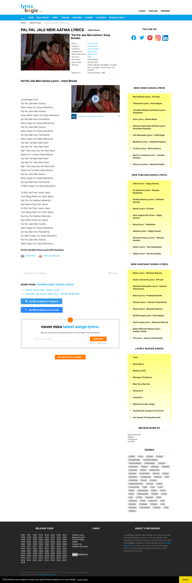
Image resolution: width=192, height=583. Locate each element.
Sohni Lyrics (146, 183)
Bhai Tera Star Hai (141, 384)
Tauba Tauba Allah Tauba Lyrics (42, 290)
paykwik (37, 520)
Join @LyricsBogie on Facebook (43, 310)
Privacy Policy (78, 539)
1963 (29, 544)
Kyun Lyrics (144, 224)
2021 (41, 560)
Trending (165, 11)
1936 (58, 535)
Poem (164, 494)
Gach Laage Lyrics (150, 322)
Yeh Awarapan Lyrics (149, 135)
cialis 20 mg (5, 520)
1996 (35, 553)
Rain (159, 497)
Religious (133, 501)
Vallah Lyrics (147, 253)
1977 (64, 546)
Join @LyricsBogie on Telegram (43, 301)
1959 (52, 542)
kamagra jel (46, 520)
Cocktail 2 (137, 397)
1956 (35, 542)
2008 (58, 555)
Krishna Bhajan (135, 463)
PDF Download (51, 255)
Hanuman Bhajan (151, 460)
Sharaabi (144, 504)
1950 (47, 539)
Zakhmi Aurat (93, 43)
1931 (29, 535)
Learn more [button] (82, 579)
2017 (64, 558)
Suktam (132, 511)
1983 (52, 549)
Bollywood (43, 17)
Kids (145, 487)
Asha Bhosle (93, 46)
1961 (64, 542)
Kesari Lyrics (148, 309)
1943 (52, 537)
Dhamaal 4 (138, 390)
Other (163, 490)
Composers (132, 439)
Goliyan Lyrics (147, 231)
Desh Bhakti (145, 473)
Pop (131, 497)
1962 (23, 544)
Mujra (155, 490)
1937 (64, 535)
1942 (47, 537)
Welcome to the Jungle (144, 404)
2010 (23, 558)
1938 (23, 537)
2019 (29, 560)
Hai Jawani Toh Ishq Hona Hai (146, 417)
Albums (89, 17)
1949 (41, 539)
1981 (41, 549)
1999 (52, 553)
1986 (23, 551)
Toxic (135, 357)
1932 (35, 535)
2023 (52, 560)
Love (160, 487)
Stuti (166, 507)
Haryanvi (77, 17)
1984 (58, 549)
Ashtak (150, 456)
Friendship (133, 480)
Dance (143, 470)
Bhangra (155, 467)
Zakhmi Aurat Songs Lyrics (55, 284)
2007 (52, 555)
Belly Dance (155, 470)
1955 (29, 542)
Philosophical (143, 494)
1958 (47, 542)
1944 (58, 537)
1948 (35, 539)
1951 (52, 539)
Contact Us (77, 544)
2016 (58, 558)
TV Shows (101, 17)
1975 (52, 546)
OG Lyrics (148, 338)
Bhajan (160, 456)
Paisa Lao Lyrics (149, 164)
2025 (64, 560)
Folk (167, 477)
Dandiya (133, 473)
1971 (29, 546)
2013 (41, 558)
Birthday (166, 467)
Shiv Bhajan (145, 507)
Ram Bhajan (150, 463)
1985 (64, 549)
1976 (58, 546)
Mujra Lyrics (147, 273)
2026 (23, 562)
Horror (160, 484)
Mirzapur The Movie (142, 377)
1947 (29, 539)
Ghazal (153, 480)
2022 (47, 560)
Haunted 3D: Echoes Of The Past (148, 410)
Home (31, 17)
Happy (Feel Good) (136, 484)
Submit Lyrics (78, 535)
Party (132, 494)
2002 (23, 555)
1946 (23, 539)
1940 (35, 537)
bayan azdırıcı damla (24, 520)
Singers (131, 437)
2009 (64, 555)
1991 (52, 551)
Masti (90, 57)
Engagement (146, 477)
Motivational (143, 490)
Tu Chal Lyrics (147, 148)
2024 (58, 560)
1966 (47, 544)
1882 (23, 535)
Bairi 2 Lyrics (147, 295)
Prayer (139, 497)
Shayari (154, 504)
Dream (166, 473)
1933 (41, 535)
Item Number (134, 487)
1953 (64, 539)
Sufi (163, 504)
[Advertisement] (149, 63)
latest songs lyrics (80, 326)
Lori (153, 487)
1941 (41, 537)
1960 (58, 542)
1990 (47, 551)
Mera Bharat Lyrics (146, 96)
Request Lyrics (116, 17)
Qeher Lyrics (147, 247)
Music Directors (134, 434)
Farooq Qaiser (93, 49)
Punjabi (65, 17)
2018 (23, 560)
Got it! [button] (185, 580)
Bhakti (132, 456)
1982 (47, 549)
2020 (35, 560)
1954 (23, 542)
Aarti (141, 456)
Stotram (157, 507)
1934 (47, 535)
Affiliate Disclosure (80, 546)
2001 (64, 553)
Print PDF (30, 255)
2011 (29, 558)
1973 (41, 546)
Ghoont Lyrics (150, 302)
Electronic (133, 477)
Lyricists (131, 441)
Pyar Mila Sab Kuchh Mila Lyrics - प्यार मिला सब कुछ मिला (52, 294)
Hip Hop (150, 484)
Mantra (144, 467)
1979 (29, 549)
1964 (35, 544)
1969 (64, 544)
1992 (58, 551)
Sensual (133, 504)
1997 (41, 553)
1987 (29, 551)
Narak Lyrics (143, 208)
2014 (47, 558)
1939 (29, 537)
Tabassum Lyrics (147, 103)
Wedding (133, 507)
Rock (143, 501)
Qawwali (150, 497)
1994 (23, 553)
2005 (41, 555)
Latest (142, 11)
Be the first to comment (70, 357)
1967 (52, 544)
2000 (58, 553)
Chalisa (162, 463)
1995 (29, 553)
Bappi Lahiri (92, 51)
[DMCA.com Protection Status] (80, 555)
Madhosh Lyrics (149, 142)
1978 (23, 549)
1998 (47, 553)
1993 (64, 551)
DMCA (75, 542)
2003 (29, 555)
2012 (35, 558)
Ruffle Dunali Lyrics (148, 315)
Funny (144, 480)
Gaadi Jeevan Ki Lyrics (148, 279)
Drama (156, 473)
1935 (52, 535)
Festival (158, 477)
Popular (153, 11)
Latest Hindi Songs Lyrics (47, 575)
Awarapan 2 (138, 364)
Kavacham (134, 467)
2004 (35, 555)
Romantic (153, 501)
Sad (163, 501)
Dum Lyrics (145, 119)
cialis (13, 520)
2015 (52, 558)
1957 (41, 542)
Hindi (55, 17)
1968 (58, 544)
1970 (23, 546)
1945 (64, 537)
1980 (35, 549)
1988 (35, 551)
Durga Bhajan (135, 460)
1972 (35, 546)
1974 (47, 546)
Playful (155, 494)
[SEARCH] (169, 17)
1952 (58, 539)
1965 (41, 544)
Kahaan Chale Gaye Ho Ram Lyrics (149, 127)
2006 (47, 555)
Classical (133, 470)
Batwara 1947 (139, 370)
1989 (41, 551)
